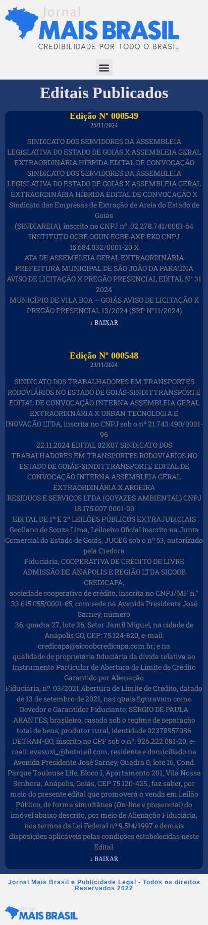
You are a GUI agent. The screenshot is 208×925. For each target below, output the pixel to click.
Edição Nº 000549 (104, 116)
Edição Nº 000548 (104, 355)
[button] (104, 67)
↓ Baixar (104, 322)
